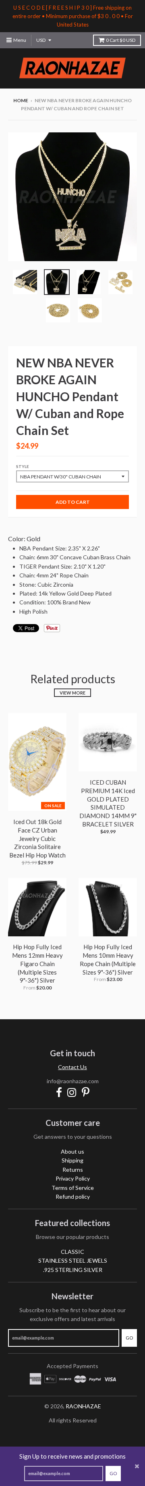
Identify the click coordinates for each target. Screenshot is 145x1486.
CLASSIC (72, 1251)
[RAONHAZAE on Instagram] (72, 1092)
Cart (120, 40)
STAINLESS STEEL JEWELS (72, 1260)
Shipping (72, 1160)
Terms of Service (73, 1187)
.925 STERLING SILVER (72, 1269)
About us (72, 1151)
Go (113, 1473)
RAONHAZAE (83, 1406)
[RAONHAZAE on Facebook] (59, 1092)
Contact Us (72, 1066)
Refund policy (73, 1196)
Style (22, 466)
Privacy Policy (73, 1178)
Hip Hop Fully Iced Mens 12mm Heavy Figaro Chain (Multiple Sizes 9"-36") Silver (37, 963)
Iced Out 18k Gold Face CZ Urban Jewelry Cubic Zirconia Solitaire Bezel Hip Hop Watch (37, 838)
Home (20, 100)
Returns (72, 1169)
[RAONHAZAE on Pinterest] (85, 1092)
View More (72, 692)
